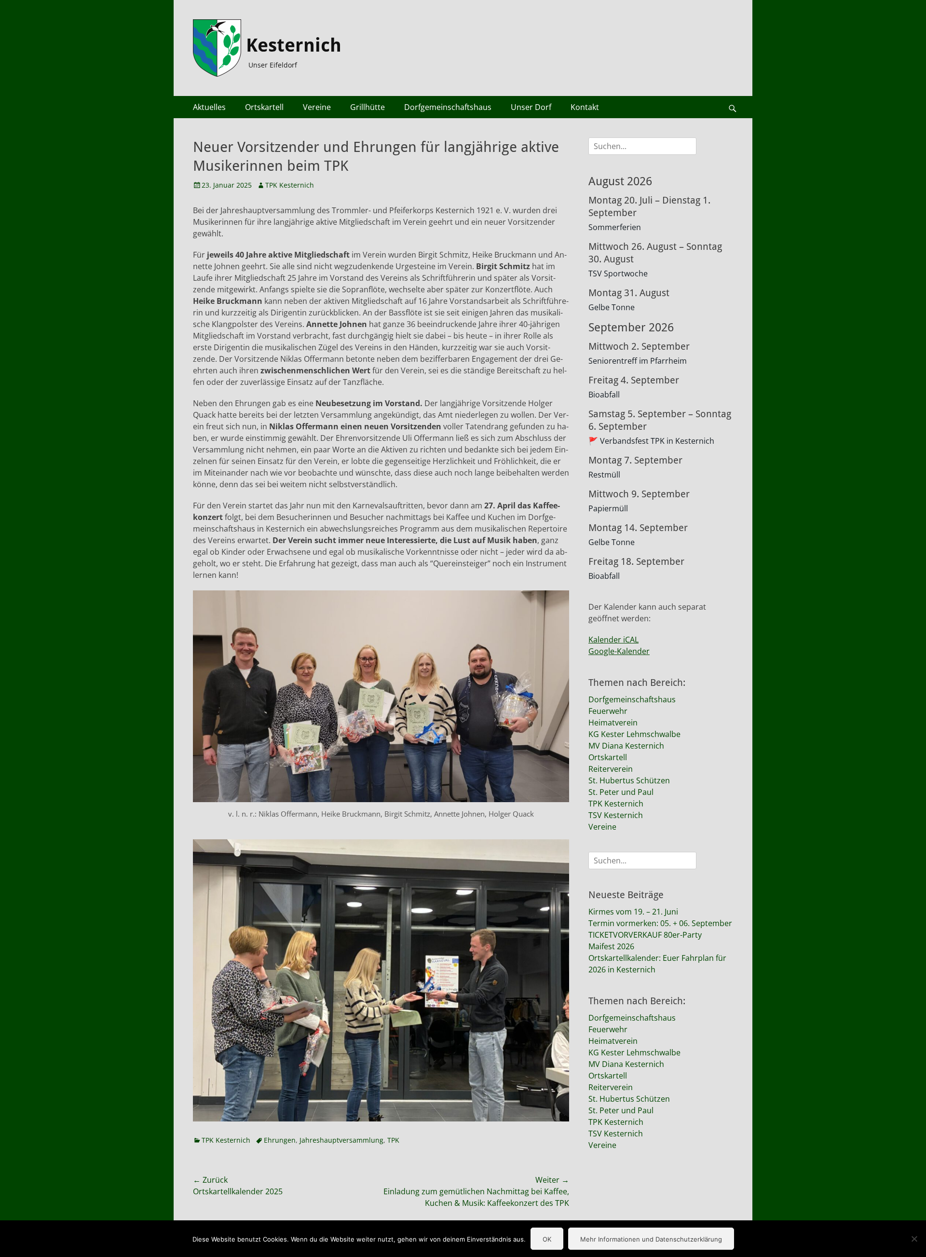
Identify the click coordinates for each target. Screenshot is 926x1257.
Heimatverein (613, 722)
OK (547, 1239)
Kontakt (585, 107)
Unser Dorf (531, 107)
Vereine (317, 107)
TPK (393, 1140)
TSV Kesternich (615, 815)
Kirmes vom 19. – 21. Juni (633, 911)
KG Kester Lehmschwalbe (634, 734)
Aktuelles (209, 107)
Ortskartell (264, 107)
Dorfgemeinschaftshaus (447, 107)
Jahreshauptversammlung (341, 1140)
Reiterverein (610, 769)
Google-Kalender (619, 651)
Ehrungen (280, 1140)
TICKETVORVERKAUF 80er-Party (645, 934)
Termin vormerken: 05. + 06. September (660, 923)
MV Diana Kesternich (626, 745)
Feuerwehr (607, 711)
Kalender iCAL (613, 639)
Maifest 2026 (611, 946)
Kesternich (293, 45)
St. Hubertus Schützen (629, 780)
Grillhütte (367, 107)
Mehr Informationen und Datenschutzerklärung (651, 1239)
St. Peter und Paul (621, 792)
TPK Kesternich (289, 185)
